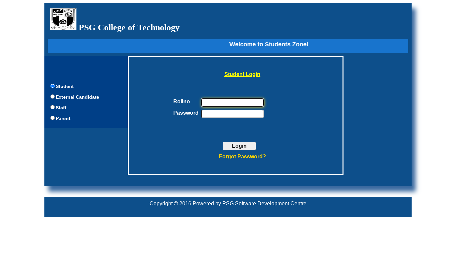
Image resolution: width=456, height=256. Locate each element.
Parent (63, 118)
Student (65, 86)
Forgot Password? (242, 156)
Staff (61, 107)
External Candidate (77, 97)
